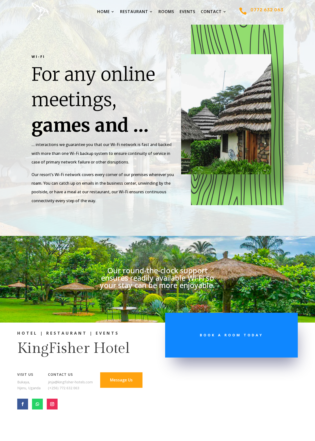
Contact (211, 12)
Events (187, 12)
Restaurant (134, 12)
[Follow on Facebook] (22, 404)
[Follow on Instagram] (52, 404)
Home (103, 12)
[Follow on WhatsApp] (37, 404)
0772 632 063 (267, 10)
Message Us (121, 380)
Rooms (166, 12)
